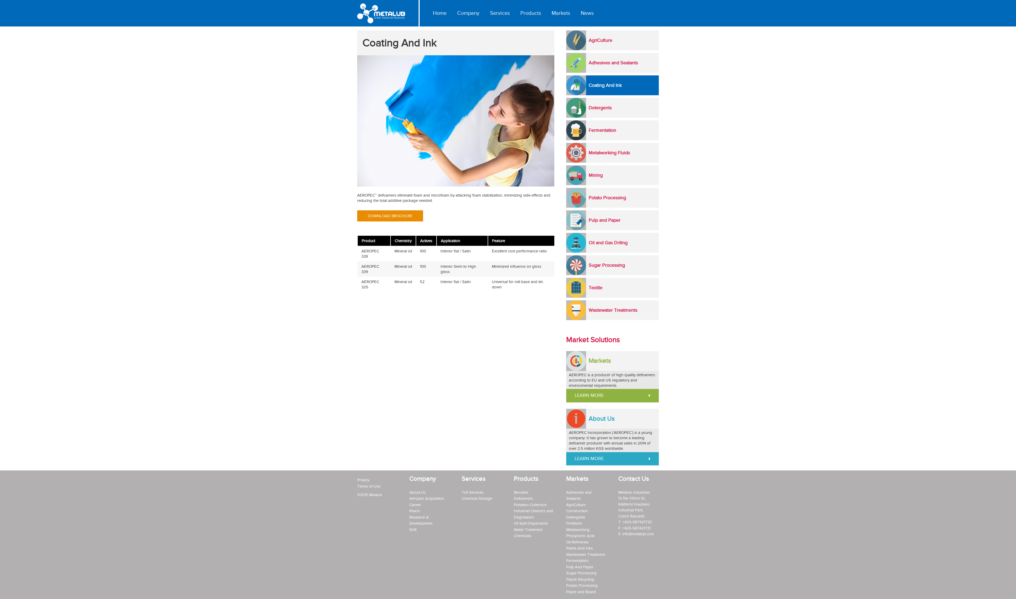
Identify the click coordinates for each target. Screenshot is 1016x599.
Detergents (575, 517)
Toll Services (472, 492)
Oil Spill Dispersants (531, 523)
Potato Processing (582, 585)
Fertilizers (574, 523)
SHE (413, 529)
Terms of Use (368, 486)
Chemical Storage (477, 498)
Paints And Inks (579, 548)
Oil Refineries (577, 542)
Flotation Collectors (530, 504)
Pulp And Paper (579, 567)
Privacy (363, 480)
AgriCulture (576, 504)
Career (415, 504)
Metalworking (577, 529)
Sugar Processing (581, 573)
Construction (577, 511)
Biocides (521, 492)
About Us (417, 492)
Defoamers (523, 498)
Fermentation (577, 560)
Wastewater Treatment (585, 554)
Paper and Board (581, 591)
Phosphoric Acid (580, 535)
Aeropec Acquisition (426, 498)
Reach (414, 511)
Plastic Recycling (580, 579)
